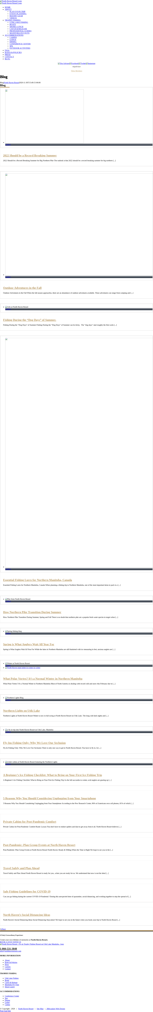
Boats (7, 980)
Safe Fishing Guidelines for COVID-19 (26, 891)
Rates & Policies (11, 962)
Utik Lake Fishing (12, 978)
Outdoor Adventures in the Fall (22, 287)
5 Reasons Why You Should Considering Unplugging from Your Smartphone (49, 798)
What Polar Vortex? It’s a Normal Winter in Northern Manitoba (42, 678)
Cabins (7, 1005)
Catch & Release (11, 983)
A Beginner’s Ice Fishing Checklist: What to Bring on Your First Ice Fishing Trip (52, 775)
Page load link (5, 1011)
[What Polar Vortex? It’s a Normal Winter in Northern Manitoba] (22, 668)
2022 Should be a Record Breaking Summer (30, 155)
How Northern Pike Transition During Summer (32, 612)
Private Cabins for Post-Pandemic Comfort (29, 821)
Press (7, 965)
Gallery (8, 144)
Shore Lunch (10, 987)
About (7, 960)
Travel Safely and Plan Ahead (21, 868)
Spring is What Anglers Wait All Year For (28, 644)
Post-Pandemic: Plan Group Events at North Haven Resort (39, 845)
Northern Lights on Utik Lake (21, 710)
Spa (6, 998)
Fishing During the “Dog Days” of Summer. (29, 319)
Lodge (7, 1002)
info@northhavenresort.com (10, 951)
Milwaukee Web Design (55, 1009)
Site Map (40, 1009)
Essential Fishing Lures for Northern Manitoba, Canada (37, 580)
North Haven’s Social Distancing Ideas (26, 914)
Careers (8, 967)
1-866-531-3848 (8, 948)
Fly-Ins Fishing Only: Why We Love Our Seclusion (34, 742)
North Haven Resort (11, 83)
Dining (7, 1000)
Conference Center (12, 996)
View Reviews (76, 71)
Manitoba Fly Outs (12, 985)
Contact (8, 969)
